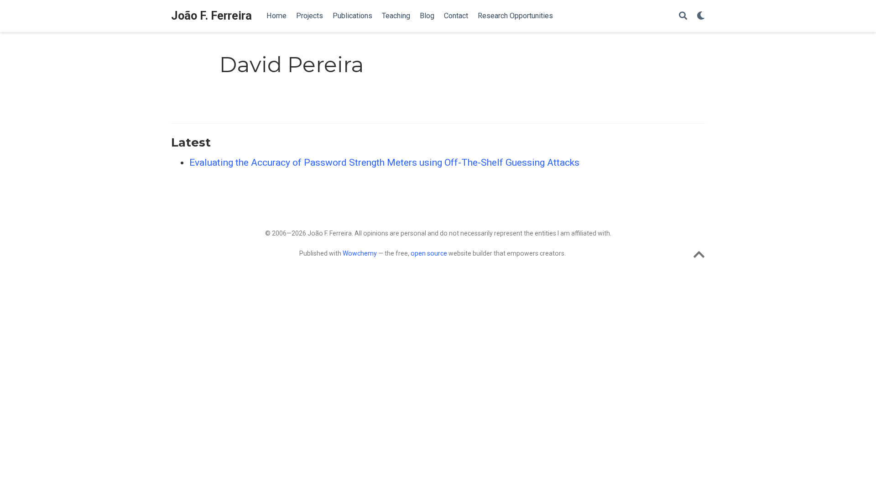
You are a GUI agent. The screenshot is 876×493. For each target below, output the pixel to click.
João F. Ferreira (211, 15)
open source (429, 253)
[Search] (683, 16)
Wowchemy (360, 253)
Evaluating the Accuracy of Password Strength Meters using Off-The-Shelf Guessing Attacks (384, 162)
